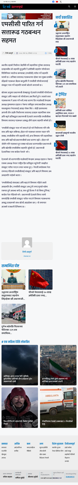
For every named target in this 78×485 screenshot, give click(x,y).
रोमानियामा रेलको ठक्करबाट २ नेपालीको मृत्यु (57, 423)
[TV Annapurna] (13, 7)
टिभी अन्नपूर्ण (9, 53)
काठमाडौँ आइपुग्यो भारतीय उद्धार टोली (66, 134)
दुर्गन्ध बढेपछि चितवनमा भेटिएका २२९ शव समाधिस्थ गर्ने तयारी (66, 84)
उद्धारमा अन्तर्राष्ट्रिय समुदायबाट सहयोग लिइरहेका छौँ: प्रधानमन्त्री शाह (65, 38)
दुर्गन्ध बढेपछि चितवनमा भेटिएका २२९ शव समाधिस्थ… (12, 330)
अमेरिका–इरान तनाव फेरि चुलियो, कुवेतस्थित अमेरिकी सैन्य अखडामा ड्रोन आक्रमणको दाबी (18, 379)
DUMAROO (70, 476)
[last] (27, 16)
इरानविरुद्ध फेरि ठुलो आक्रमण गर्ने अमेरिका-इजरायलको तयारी (54, 380)
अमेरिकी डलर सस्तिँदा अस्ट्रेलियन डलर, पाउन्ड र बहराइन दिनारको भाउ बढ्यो (66, 113)
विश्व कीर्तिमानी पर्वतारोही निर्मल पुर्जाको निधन (18, 423)
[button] (69, 7)
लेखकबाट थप (27, 256)
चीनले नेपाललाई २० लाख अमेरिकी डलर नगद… (40, 294)
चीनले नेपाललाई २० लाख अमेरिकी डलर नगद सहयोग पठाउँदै (66, 61)
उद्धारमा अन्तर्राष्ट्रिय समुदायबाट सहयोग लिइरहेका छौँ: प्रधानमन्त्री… (13, 295)
